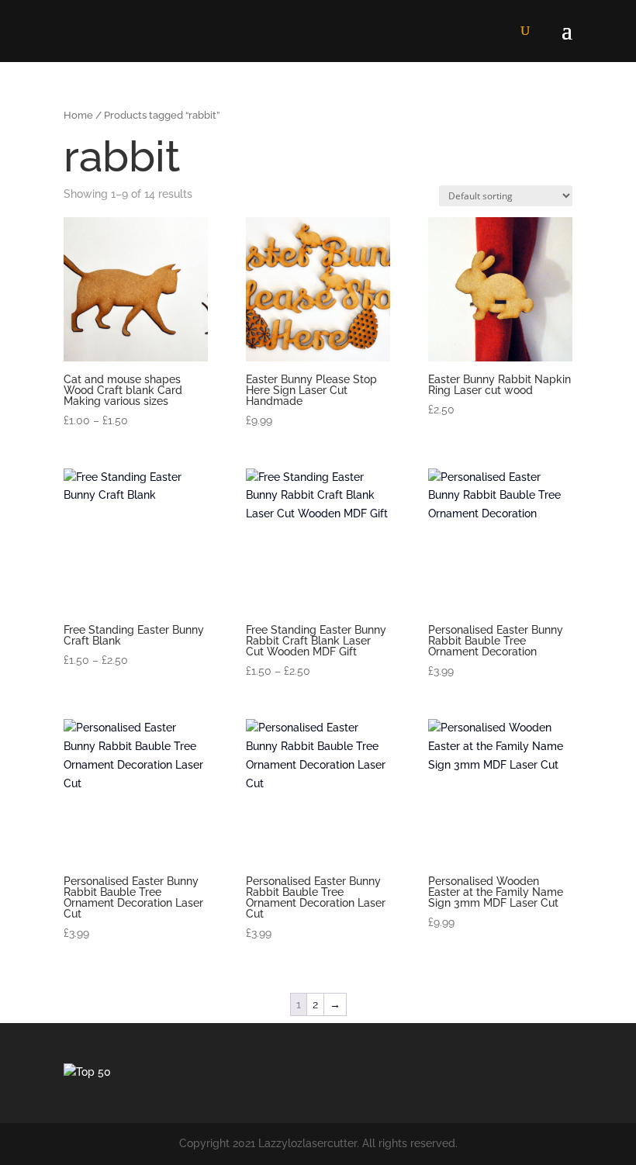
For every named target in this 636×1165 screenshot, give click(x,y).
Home (78, 115)
